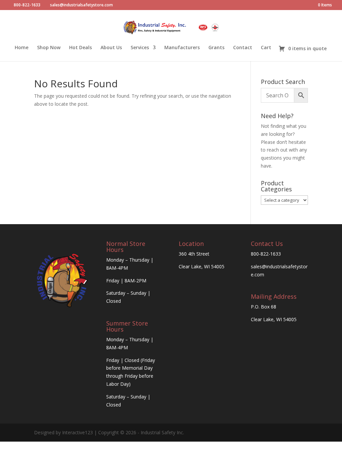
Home (21, 48)
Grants (216, 48)
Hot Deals (80, 48)
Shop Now (48, 48)
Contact (242, 48)
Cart (266, 48)
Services (140, 48)
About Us (111, 48)
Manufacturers (182, 48)
